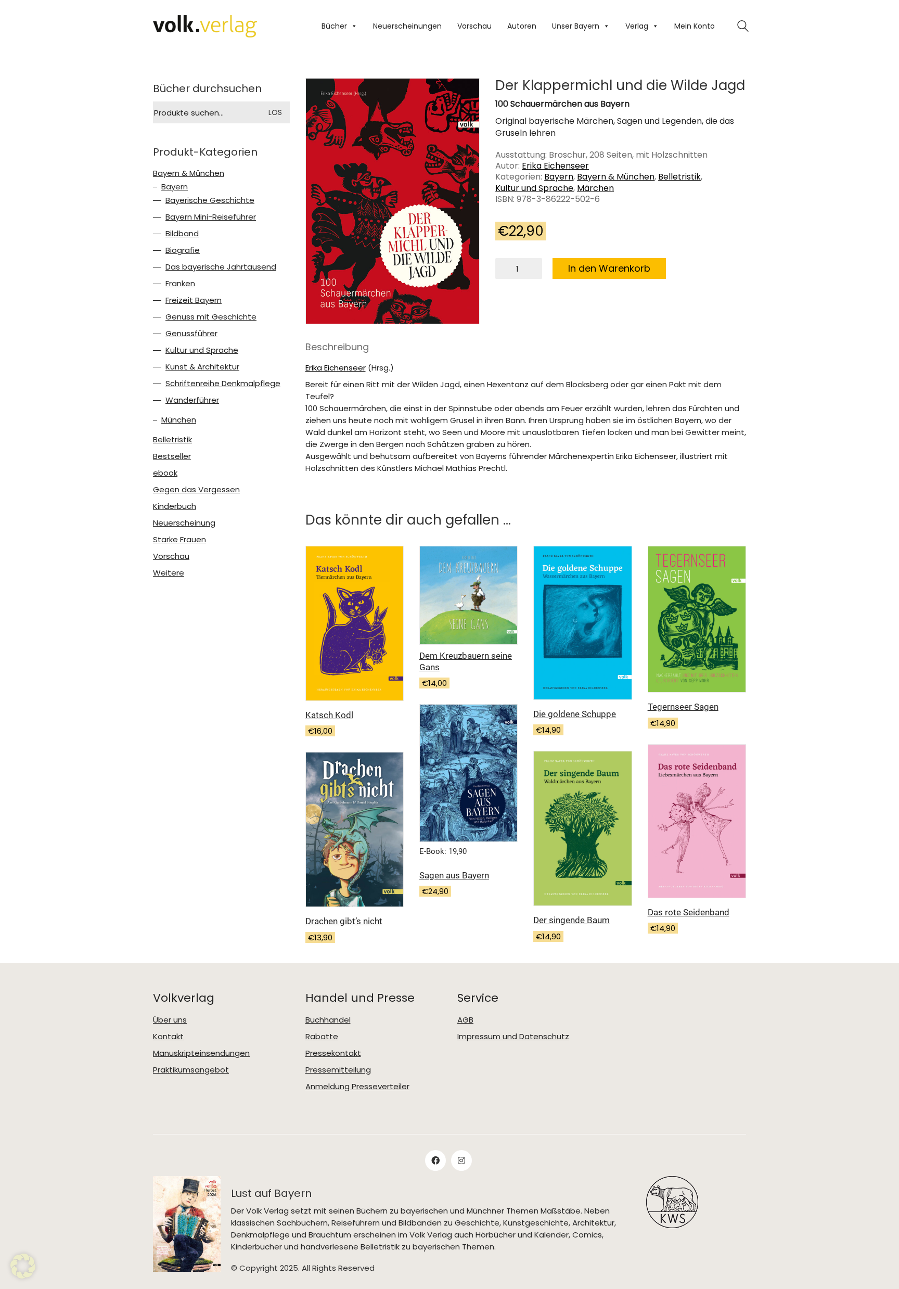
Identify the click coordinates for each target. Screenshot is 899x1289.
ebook (165, 473)
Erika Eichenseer (555, 165)
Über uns (170, 1020)
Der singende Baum (571, 920)
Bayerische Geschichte (209, 200)
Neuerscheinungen (407, 26)
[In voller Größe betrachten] (321, 95)
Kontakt (168, 1036)
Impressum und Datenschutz (513, 1036)
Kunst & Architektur (202, 367)
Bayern (558, 176)
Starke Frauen (179, 539)
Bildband (182, 233)
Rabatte (321, 1036)
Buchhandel (328, 1020)
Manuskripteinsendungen (201, 1053)
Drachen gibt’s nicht (343, 921)
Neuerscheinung (184, 523)
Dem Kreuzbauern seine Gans (465, 661)
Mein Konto (694, 26)
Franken (180, 283)
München (178, 420)
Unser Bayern (575, 26)
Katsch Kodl (329, 715)
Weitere (168, 573)
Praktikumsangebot (191, 1070)
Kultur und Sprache (534, 188)
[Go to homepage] (205, 26)
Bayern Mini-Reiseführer (210, 217)
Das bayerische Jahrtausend (220, 267)
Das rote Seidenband (688, 912)
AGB (465, 1020)
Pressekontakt (333, 1053)
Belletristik (679, 176)
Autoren (521, 26)
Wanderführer (192, 400)
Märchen (595, 188)
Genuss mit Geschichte (210, 317)
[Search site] (743, 27)
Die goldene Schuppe (574, 714)
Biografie (182, 250)
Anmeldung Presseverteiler (357, 1086)
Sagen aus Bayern (454, 875)
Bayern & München (615, 176)
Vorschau (474, 26)
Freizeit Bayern (193, 300)
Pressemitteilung (338, 1070)
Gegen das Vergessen (196, 489)
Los (275, 112)
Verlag (636, 26)
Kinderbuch (174, 506)
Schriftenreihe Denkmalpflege (222, 383)
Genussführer (191, 333)
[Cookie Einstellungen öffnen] (22, 1266)
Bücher (334, 26)
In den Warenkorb (609, 268)
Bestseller (172, 456)
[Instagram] (461, 1160)
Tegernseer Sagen (683, 706)
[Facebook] (435, 1160)
